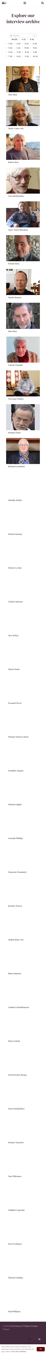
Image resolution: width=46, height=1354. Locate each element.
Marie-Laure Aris (16, 128)
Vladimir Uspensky (16, 1210)
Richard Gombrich (16, 466)
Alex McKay (13, 635)
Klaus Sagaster (14, 973)
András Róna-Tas (16, 939)
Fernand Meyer (15, 703)
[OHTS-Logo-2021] (4, 3)
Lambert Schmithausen (18, 1007)
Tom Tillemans (14, 1176)
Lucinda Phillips (15, 838)
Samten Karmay (15, 534)
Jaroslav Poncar (15, 906)
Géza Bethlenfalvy (16, 196)
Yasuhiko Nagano (16, 770)
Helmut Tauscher (16, 1142)
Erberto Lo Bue (15, 568)
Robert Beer (13, 162)
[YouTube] (34, 1339)
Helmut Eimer (14, 432)
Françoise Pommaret (17, 872)
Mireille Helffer (15, 500)
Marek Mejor (14, 669)
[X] (29, 1339)
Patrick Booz (14, 263)
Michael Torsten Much (18, 737)
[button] (25, 3)
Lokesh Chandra (15, 365)
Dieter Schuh (14, 1041)
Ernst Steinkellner (16, 1108)
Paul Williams (14, 1311)
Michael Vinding (15, 1277)
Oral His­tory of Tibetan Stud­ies (24, 1326)
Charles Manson (15, 601)
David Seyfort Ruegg (17, 1075)
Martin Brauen (14, 297)
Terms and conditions (18, 1351)
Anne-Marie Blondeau (18, 229)
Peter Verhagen (15, 1244)
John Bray (12, 331)
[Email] (39, 1339)
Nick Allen (12, 94)
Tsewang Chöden (16, 399)
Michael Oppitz (15, 804)
